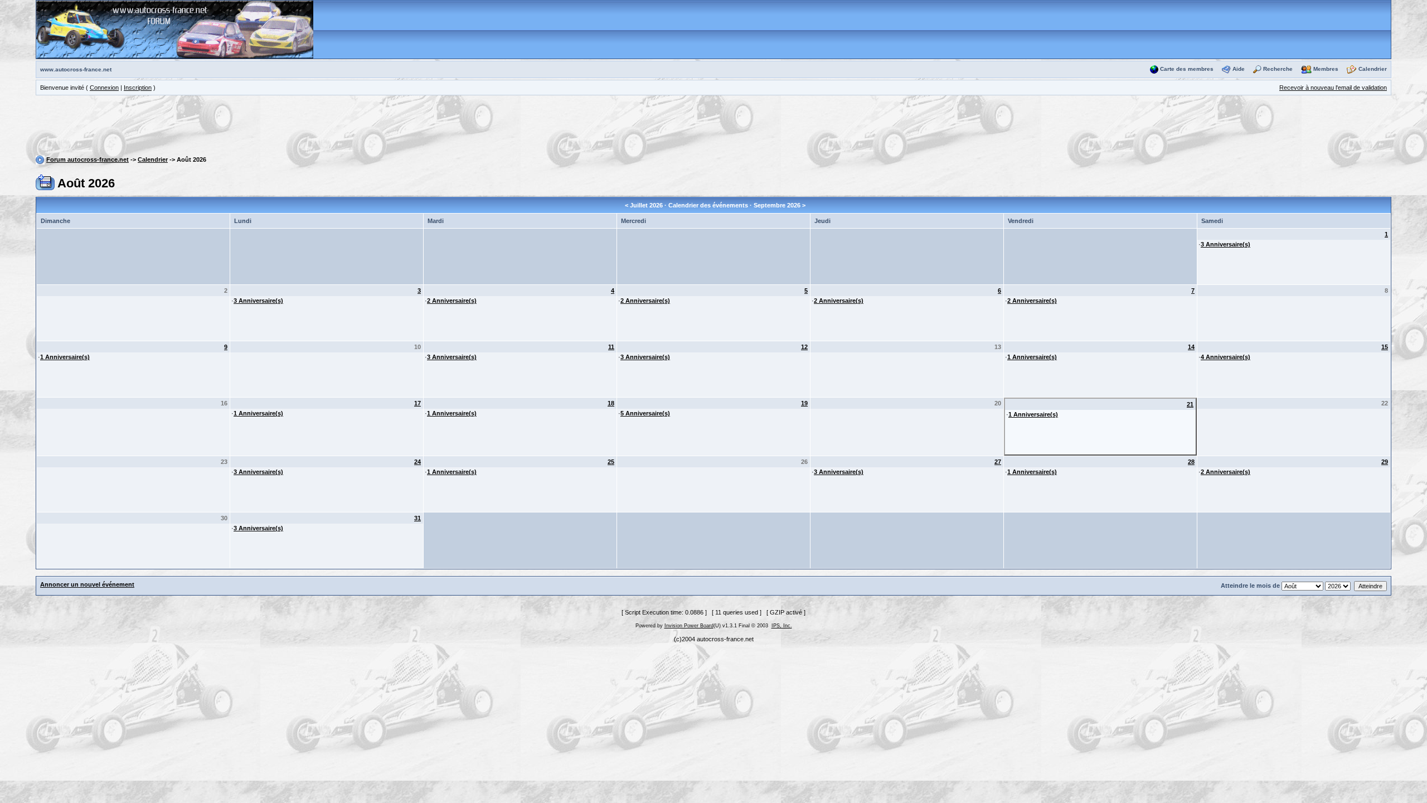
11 (611, 347)
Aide (1238, 69)
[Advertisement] (713, 127)
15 (1384, 347)
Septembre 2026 (777, 205)
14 (1191, 347)
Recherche (1278, 69)
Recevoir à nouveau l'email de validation (1333, 87)
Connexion (104, 87)
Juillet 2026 (646, 205)
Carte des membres (1187, 69)
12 (804, 347)
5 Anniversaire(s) (645, 413)
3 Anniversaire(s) (1225, 244)
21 (1190, 404)
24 (417, 461)
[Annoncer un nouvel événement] (45, 181)
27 (997, 461)
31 (417, 518)
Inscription (138, 87)
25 (611, 461)
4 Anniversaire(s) (1225, 357)
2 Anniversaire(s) (452, 300)
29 (1384, 461)
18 (611, 403)
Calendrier (1372, 69)
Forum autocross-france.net (87, 159)
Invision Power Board (689, 625)
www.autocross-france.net (75, 69)
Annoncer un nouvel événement (87, 584)
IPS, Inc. (781, 625)
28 (1191, 461)
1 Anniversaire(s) (65, 357)
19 (804, 403)
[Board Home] (174, 29)
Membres (1325, 69)
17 (417, 403)
